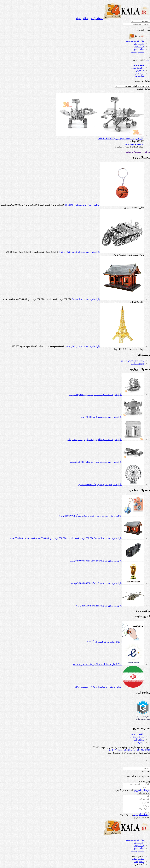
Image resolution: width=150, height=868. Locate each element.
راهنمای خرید (137, 734)
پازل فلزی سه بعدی (134, 41)
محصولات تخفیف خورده (132, 360)
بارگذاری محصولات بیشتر (137, 152)
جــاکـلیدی (139, 46)
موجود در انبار (137, 363)
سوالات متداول (137, 736)
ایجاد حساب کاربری (141, 817)
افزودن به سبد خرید (134, 144)
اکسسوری (139, 43)
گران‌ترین (139, 76)
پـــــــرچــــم (137, 52)
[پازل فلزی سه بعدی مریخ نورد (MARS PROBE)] (100, 135)
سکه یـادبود (138, 49)
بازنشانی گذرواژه (141, 790)
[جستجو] (149, 27)
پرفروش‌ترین (137, 67)
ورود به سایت (143, 793)
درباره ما (140, 742)
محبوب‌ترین (138, 65)
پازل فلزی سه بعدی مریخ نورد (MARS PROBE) (121, 138)
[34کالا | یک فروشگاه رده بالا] (136, 38)
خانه (148, 59)
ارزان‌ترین (139, 73)
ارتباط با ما (139, 739)
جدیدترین (139, 70)
